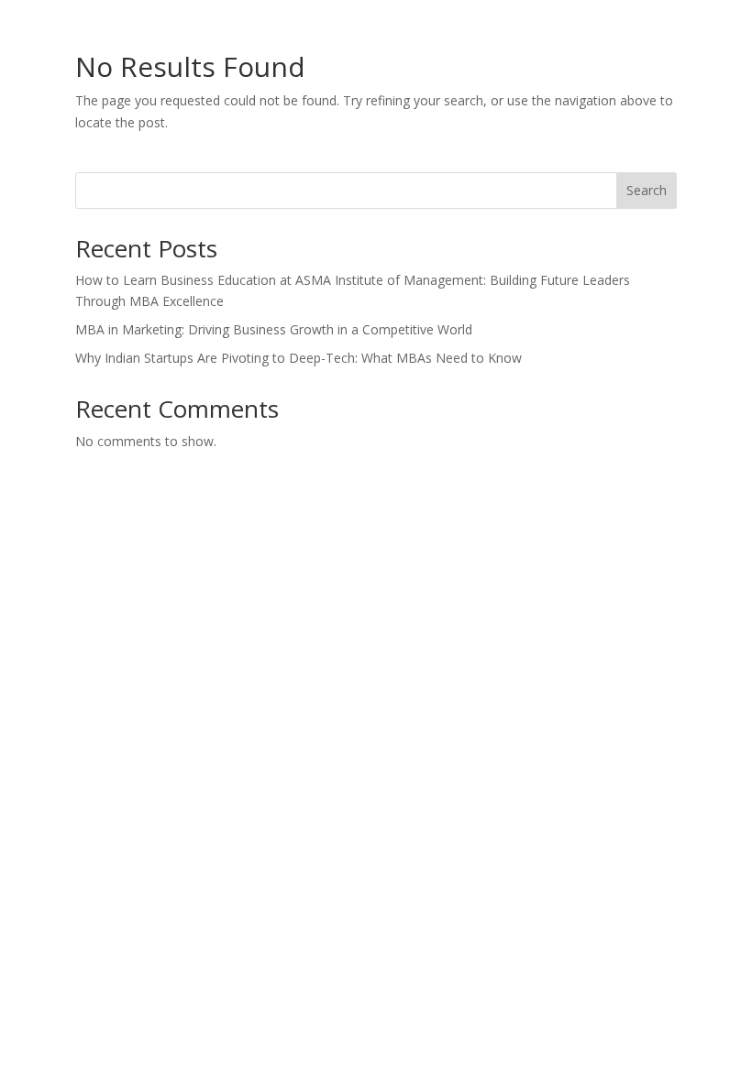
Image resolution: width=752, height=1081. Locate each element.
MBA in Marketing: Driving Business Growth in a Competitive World (273, 329)
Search (646, 190)
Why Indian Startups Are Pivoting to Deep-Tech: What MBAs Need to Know (298, 357)
